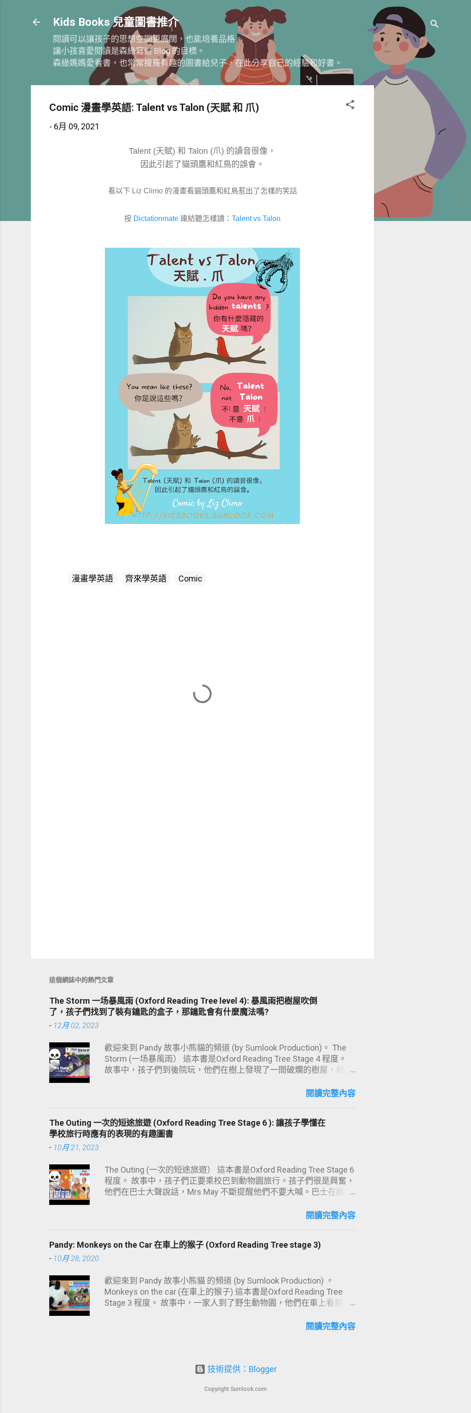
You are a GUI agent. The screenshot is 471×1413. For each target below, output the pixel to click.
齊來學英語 (146, 578)
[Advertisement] (410, 223)
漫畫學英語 (92, 578)
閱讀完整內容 (331, 1093)
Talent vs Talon (256, 218)
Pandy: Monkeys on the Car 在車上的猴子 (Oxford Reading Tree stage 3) (185, 1245)
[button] (350, 106)
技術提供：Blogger (241, 1369)
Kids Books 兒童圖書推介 (116, 22)
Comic (190, 578)
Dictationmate (155, 218)
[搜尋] (434, 25)
